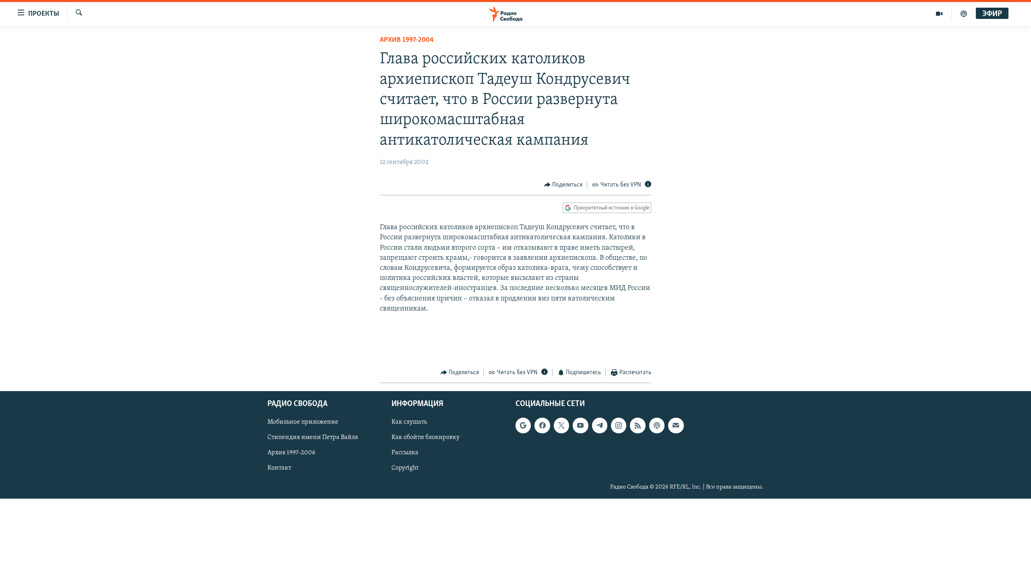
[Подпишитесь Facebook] (542, 425)
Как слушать (409, 422)
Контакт (279, 468)
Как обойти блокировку (425, 437)
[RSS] (637, 425)
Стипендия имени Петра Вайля (312, 437)
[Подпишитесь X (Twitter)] (561, 425)
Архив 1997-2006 (291, 453)
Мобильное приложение (302, 422)
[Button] (563, 185)
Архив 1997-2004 (407, 40)
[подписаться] (675, 425)
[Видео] (939, 14)
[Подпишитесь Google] (523, 425)
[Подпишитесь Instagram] (618, 425)
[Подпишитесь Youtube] (580, 425)
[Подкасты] (657, 425)
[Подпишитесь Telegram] (599, 425)
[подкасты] (964, 14)
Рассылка (404, 453)
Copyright (404, 468)
